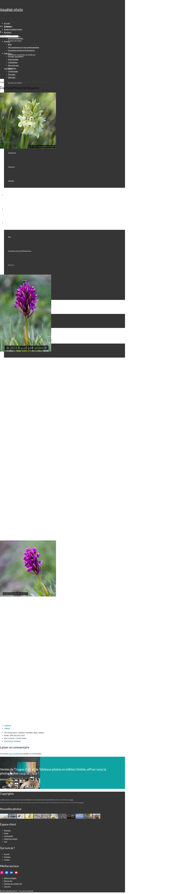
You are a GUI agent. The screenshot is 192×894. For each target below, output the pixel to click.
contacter (71, 799)
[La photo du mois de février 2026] (63, 818)
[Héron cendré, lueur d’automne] (88, 818)
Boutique (4, 779)
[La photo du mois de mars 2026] (54, 818)
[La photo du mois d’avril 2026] (38, 818)
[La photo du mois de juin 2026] (12, 818)
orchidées (17, 741)
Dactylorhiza (8, 741)
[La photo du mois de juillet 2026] (4, 818)
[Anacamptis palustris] (29, 818)
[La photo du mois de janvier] (71, 818)
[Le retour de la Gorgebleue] (46, 818)
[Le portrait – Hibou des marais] (96, 818)
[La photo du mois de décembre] (80, 818)
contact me (81, 802)
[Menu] (1, 26)
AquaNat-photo (11, 9)
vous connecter (14, 754)
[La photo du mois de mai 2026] (21, 818)
